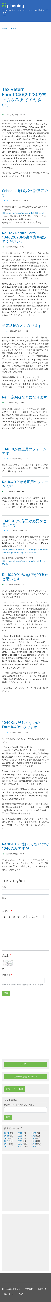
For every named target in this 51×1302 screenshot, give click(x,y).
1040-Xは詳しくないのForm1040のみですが (21, 724)
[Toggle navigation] (4, 17)
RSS (21, 1294)
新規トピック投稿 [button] (14, 1089)
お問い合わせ (8, 1294)
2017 (6, 1141)
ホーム (5, 28)
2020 (6, 1138)
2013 (20, 1144)
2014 (6, 1144)
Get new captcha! (3, 969)
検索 (8, 1117)
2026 (6, 1133)
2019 (20, 1138)
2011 (6, 1146)
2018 (33, 1138)
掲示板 (13, 28)
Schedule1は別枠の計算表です (25, 193)
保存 (6, 993)
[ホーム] (13, 6)
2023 (6, 1136)
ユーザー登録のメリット (26, 1076)
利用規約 (29, 1288)
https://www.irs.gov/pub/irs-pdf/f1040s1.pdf (23, 213)
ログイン (25, 1064)
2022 (20, 1136)
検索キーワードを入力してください (19, 1105)
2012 (33, 1144)
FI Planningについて (11, 1288)
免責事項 (42, 1288)
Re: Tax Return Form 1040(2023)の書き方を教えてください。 (24, 237)
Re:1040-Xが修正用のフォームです (25, 484)
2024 (33, 1133)
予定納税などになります (22, 325)
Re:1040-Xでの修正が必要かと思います (25, 577)
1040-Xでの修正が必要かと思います (24, 523)
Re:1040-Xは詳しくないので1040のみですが (25, 846)
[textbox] (25, 935)
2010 (20, 1146)
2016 (20, 1141)
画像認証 (6, 975)
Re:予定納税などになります (24, 397)
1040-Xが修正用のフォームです (24, 451)
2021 (33, 1136)
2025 (20, 1133)
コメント (6, 911)
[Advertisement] (25, 59)
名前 (4, 886)
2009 (33, 1146)
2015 (33, 1141)
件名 (4, 898)
